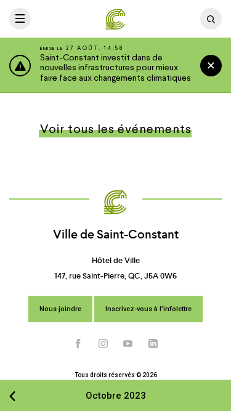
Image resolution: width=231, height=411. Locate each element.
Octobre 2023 (116, 395)
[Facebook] (78, 343)
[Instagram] (103, 343)
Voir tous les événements (116, 130)
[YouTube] (128, 343)
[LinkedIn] (153, 343)
